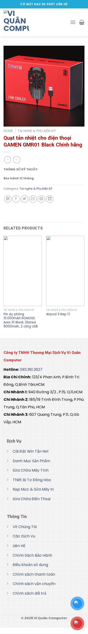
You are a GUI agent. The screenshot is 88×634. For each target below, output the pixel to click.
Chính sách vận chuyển (34, 583)
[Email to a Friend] (33, 199)
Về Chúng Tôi (25, 526)
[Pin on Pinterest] (41, 199)
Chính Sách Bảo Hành (32, 555)
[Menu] (73, 22)
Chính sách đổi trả (29, 593)
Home (8, 130)
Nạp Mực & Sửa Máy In (33, 489)
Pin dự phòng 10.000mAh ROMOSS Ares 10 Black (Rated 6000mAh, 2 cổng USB (21, 320)
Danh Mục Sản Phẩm (31, 461)
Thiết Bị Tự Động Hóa (32, 480)
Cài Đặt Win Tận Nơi (30, 451)
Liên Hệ (19, 545)
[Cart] (81, 22)
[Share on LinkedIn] (50, 199)
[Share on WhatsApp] (8, 199)
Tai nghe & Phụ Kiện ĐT (37, 130)
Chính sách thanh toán (34, 574)
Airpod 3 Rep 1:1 (58, 314)
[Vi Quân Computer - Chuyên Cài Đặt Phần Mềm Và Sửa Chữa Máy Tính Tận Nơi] (27, 22)
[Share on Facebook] (16, 199)
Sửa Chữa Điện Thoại (31, 499)
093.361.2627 (31, 369)
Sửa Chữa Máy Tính (31, 470)
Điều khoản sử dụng (30, 564)
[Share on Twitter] (24, 199)
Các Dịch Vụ (24, 536)
